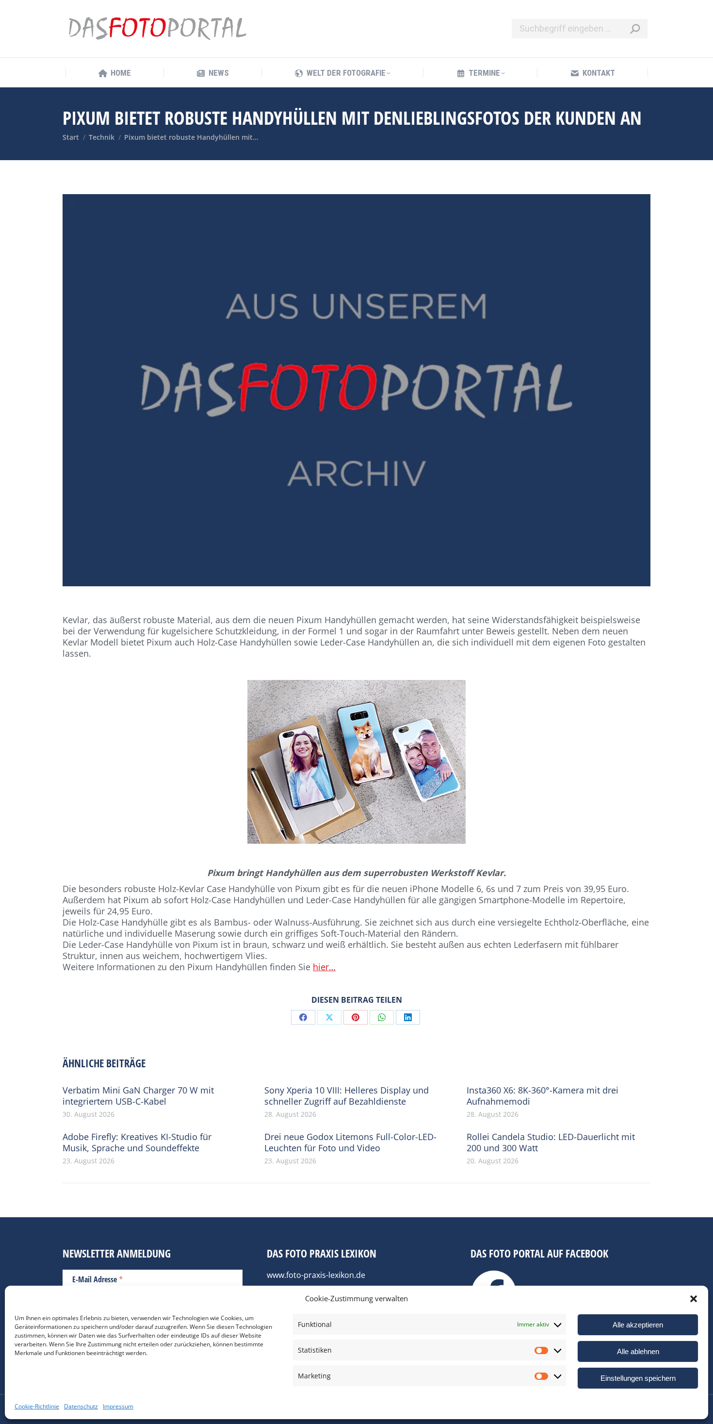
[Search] (635, 28)
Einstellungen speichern (638, 1378)
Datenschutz (81, 1406)
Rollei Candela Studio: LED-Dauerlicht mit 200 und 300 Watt (551, 1142)
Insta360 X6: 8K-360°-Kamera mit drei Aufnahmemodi (542, 1096)
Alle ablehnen (638, 1351)
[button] (693, 1299)
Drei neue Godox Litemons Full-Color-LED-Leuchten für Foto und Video (350, 1142)
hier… (324, 967)
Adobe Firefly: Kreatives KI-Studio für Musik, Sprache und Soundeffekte (137, 1142)
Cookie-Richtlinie (37, 1406)
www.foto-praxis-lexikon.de (316, 1275)
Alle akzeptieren (638, 1325)
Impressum (118, 1406)
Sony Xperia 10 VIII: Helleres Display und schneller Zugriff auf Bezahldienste (346, 1096)
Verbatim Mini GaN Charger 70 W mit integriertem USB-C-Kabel (138, 1096)
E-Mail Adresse (97, 1279)
